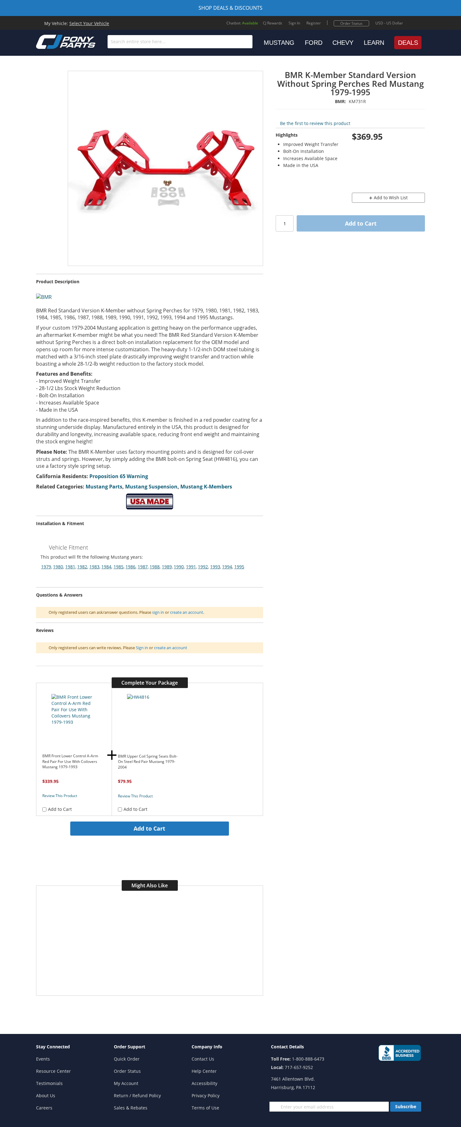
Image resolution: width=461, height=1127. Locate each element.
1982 (82, 567)
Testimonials (49, 1083)
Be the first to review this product (315, 123)
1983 (94, 567)
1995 (239, 567)
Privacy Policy (206, 1095)
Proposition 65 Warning (118, 476)
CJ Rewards (272, 23)
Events (43, 1059)
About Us (45, 1095)
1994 (227, 567)
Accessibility (204, 1083)
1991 (191, 567)
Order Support (129, 1047)
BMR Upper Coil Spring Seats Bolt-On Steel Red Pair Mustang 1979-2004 (148, 762)
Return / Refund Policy (137, 1095)
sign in (158, 612)
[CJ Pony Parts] (51, 41)
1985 (119, 567)
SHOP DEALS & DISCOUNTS (230, 7)
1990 (179, 567)
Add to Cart (149, 828)
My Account (126, 1083)
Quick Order (127, 1059)
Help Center (204, 1071)
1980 (58, 567)
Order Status (351, 23)
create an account (186, 612)
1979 (46, 567)
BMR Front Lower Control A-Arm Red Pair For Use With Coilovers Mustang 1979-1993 (70, 761)
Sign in (142, 647)
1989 (167, 567)
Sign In (294, 23)
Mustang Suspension (151, 486)
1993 (215, 567)
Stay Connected (53, 1047)
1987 (143, 567)
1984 (106, 567)
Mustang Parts (104, 486)
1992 (203, 567)
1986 (130, 567)
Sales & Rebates (130, 1108)
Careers (44, 1108)
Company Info (207, 1047)
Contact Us (203, 1059)
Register (313, 23)
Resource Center (53, 1071)
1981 (70, 567)
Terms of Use (205, 1108)
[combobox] (180, 41)
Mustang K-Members (206, 486)
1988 (155, 567)
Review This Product (59, 795)
